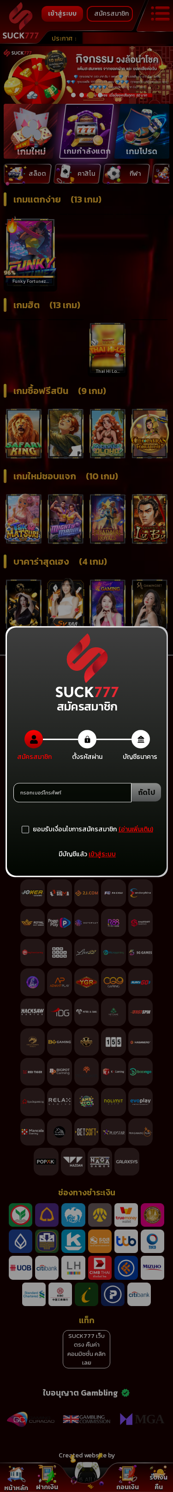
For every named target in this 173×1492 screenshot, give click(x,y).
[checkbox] (69, 829)
